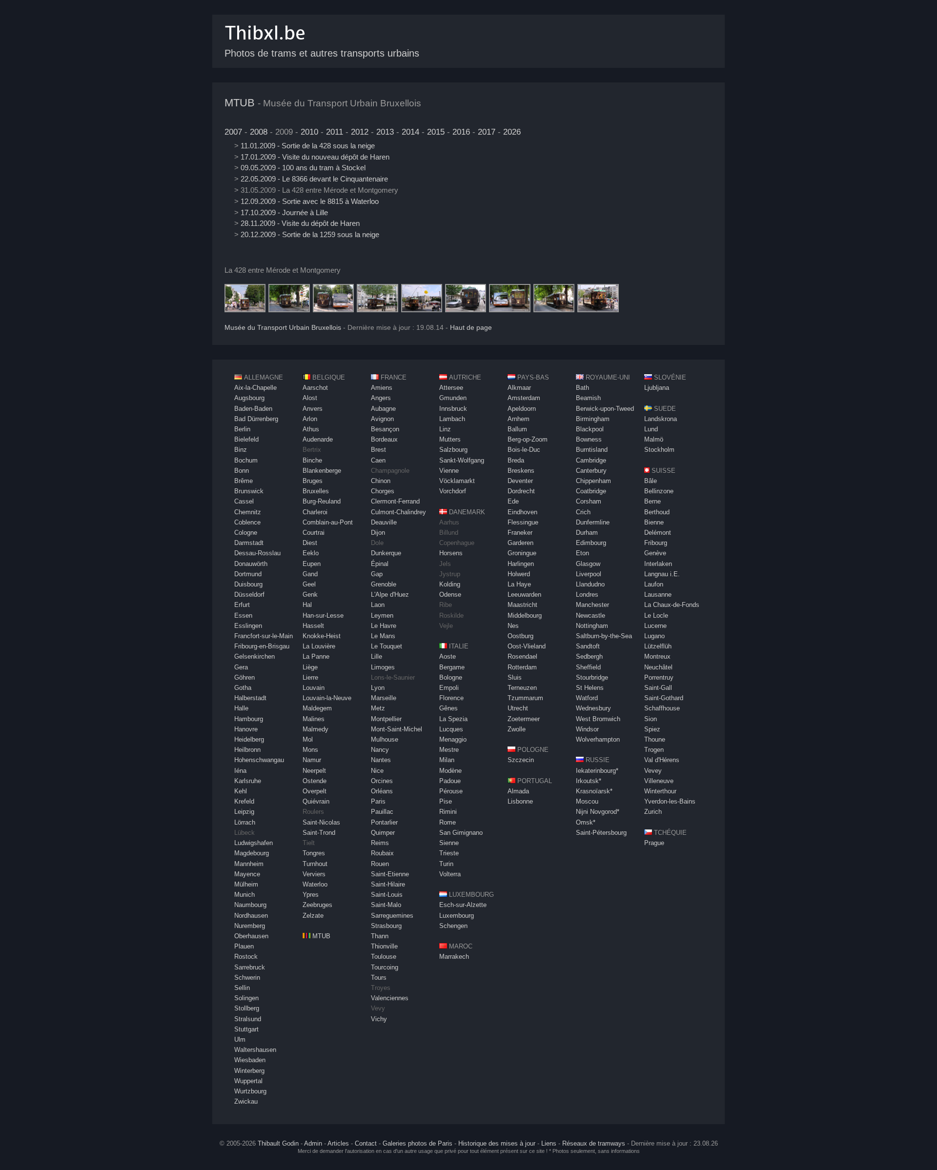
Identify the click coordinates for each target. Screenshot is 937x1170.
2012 (359, 132)
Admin (313, 1143)
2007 (233, 132)
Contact (366, 1143)
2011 (334, 132)
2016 (461, 132)
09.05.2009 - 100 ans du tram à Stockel (303, 167)
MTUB (239, 103)
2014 (410, 132)
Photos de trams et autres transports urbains (321, 53)
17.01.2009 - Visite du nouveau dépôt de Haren (315, 157)
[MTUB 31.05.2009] (244, 309)
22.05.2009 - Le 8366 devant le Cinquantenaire (314, 179)
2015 (436, 132)
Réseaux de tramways (593, 1143)
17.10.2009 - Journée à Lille (284, 212)
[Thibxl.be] (265, 44)
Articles (338, 1143)
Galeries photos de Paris (417, 1143)
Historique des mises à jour (496, 1143)
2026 (512, 132)
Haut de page (471, 327)
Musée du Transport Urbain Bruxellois (282, 327)
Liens (548, 1143)
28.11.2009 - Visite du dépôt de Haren (300, 223)
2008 (258, 132)
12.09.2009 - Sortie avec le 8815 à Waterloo (310, 201)
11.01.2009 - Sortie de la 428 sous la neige (308, 145)
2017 (486, 132)
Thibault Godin (278, 1143)
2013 (385, 132)
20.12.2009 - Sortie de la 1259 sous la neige (310, 234)
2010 (309, 132)
